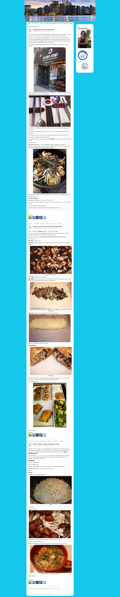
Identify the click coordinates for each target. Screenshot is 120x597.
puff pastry (56, 441)
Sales (41, 594)
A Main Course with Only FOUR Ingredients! (47, 226)
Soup (50, 588)
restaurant (54, 223)
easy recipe (36, 441)
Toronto (59, 223)
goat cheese (43, 441)
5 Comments (36, 228)
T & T (37, 455)
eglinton (42, 223)
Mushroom (48, 223)
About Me (51, 594)
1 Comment (36, 31)
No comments (37, 445)
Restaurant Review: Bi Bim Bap (43, 29)
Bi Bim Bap (47, 37)
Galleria (44, 455)
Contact (71, 23)
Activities (47, 23)
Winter (58, 588)
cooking (30, 441)
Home (29, 23)
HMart (40, 455)
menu (32, 147)
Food (35, 23)
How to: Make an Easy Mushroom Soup (46, 444)
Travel (41, 23)
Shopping (53, 23)
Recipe (61, 441)
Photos (59, 23)
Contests (65, 23)
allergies (31, 223)
